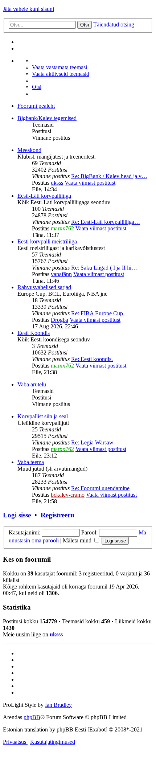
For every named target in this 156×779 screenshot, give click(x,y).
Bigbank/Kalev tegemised (47, 118)
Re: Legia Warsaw (92, 442)
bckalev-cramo (68, 495)
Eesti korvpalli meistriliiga (47, 241)
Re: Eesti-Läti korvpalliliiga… (105, 222)
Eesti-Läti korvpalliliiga (44, 196)
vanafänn (61, 274)
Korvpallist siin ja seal (42, 416)
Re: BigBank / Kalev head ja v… (109, 176)
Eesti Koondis (33, 333)
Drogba (59, 320)
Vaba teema (30, 462)
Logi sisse (17, 515)
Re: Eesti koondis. (92, 359)
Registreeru (57, 515)
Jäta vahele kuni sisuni (28, 9)
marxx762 (62, 228)
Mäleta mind (78, 540)
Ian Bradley (58, 705)
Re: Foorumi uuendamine (100, 488)
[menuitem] (59, 67)
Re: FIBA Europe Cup (97, 313)
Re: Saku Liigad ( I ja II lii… (104, 268)
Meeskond (29, 150)
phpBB (32, 717)
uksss (57, 183)
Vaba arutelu (31, 384)
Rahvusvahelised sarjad (44, 287)
